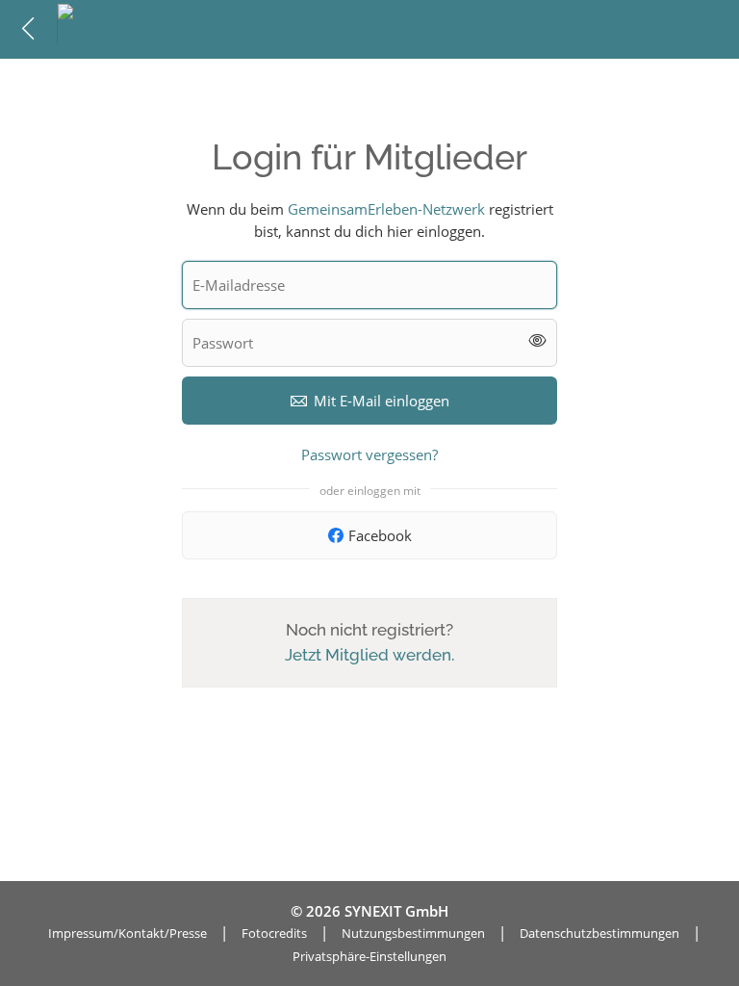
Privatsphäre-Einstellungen (369, 956)
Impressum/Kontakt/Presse (127, 933)
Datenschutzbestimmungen (599, 933)
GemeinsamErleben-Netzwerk (386, 209)
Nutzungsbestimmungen (413, 933)
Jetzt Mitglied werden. (369, 654)
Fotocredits (274, 933)
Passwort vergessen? (369, 454)
